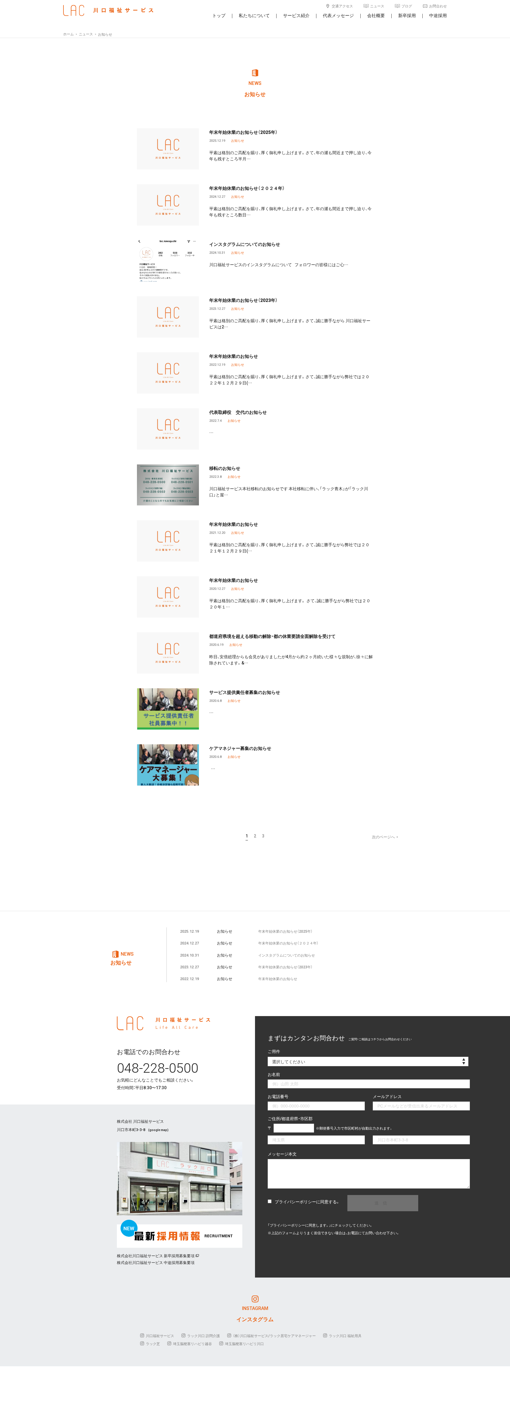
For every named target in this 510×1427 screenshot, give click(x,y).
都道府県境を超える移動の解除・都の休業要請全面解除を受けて (272, 636)
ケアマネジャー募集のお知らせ (240, 748)
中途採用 (438, 15)
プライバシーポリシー (295, 1201)
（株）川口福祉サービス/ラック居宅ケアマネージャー (274, 1335)
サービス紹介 (296, 15)
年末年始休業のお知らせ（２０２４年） (247, 188)
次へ (385, 837)
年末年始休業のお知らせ (233, 356)
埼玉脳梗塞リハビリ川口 (244, 1343)
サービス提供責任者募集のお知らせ (244, 692)
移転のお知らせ (224, 468)
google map (158, 1129)
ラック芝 (153, 1343)
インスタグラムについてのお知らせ (244, 244)
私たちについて (254, 15)
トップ (218, 15)
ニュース (377, 6)
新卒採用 (407, 15)
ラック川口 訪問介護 (203, 1335)
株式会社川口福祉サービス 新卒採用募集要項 (155, 1255)
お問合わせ (438, 6)
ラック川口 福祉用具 (345, 1335)
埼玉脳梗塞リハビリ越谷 (192, 1343)
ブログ (406, 6)
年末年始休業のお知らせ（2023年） (243, 300)
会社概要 (376, 15)
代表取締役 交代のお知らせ (238, 412)
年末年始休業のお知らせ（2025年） (243, 132)
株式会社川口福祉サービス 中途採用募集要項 (155, 1262)
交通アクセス (342, 6)
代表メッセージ (338, 15)
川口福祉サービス (160, 1335)
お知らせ (237, 140)
